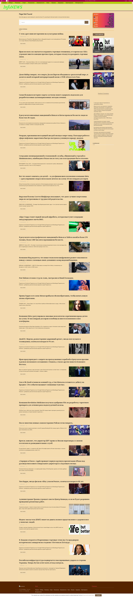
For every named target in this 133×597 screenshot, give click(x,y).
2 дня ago (22, 524)
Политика (17, 3)
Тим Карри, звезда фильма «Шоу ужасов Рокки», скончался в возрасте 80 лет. (51, 481)
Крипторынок (69, 3)
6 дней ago (97, 68)
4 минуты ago (23, 36)
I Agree (98, 595)
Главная (4, 3)
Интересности (79, 3)
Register (130, 0)
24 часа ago (22, 324)
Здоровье (60, 3)
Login (126, 0)
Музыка (54, 3)
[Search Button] (86, 22)
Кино (48, 3)
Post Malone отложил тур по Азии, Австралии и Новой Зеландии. (46, 278)
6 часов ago (22, 100)
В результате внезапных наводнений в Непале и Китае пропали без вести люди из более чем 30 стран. (103, 129)
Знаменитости (40, 3)
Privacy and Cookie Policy (88, 595)
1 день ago (22, 344)
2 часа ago (22, 79)
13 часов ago (23, 181)
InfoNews (24, 589)
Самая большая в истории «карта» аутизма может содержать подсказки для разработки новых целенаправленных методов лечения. (104, 123)
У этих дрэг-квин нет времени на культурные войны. (41, 34)
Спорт (24, 3)
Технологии (31, 3)
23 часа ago (22, 301)
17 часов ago (23, 242)
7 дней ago (97, 51)
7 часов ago (22, 140)
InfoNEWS (12, 7)
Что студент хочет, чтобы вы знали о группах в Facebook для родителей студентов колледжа (102, 47)
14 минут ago (23, 59)
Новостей (27, 590)
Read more (22, 43)
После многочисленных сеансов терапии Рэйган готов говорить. (46, 423)
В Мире (11, 3)
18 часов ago (23, 262)
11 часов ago (23, 161)
